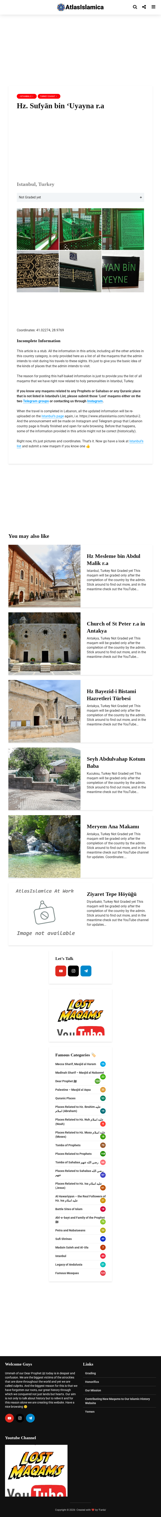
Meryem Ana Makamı (113, 826)
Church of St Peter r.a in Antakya (116, 627)
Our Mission (93, 1390)
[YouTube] (60, 971)
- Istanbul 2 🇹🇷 (26, 96)
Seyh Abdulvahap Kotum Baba (116, 762)
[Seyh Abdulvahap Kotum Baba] (44, 779)
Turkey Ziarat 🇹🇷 (49, 96)
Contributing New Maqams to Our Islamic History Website (117, 1401)
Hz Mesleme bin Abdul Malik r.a (113, 559)
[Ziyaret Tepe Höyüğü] (44, 914)
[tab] (80, 197)
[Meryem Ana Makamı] (44, 846)
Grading (90, 1373)
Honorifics (92, 1381)
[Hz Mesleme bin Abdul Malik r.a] (44, 576)
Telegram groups (36, 401)
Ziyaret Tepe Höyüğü (111, 894)
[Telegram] (85, 971)
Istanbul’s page (53, 416)
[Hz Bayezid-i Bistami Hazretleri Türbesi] (44, 711)
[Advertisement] (80, 50)
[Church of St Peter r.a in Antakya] (44, 643)
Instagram (95, 401)
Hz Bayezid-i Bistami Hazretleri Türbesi (111, 694)
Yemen (90, 1411)
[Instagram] (73, 971)
